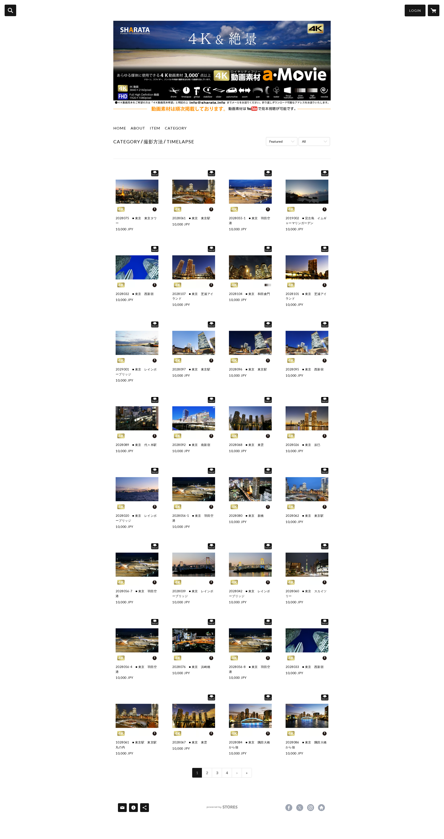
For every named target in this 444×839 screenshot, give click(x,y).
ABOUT (138, 128)
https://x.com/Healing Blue (299, 807)
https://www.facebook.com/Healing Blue (288, 807)
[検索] (10, 10)
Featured (276, 141)
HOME (119, 128)
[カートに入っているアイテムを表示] (433, 10)
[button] (415, 10)
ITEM (155, 128)
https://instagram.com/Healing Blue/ (310, 807)
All (304, 141)
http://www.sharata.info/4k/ (321, 807)
